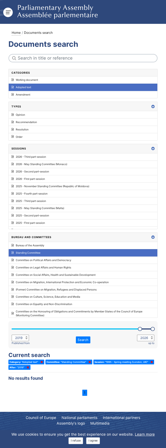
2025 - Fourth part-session (32, 193)
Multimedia (100, 423)
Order (19, 136)
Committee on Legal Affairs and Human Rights (43, 267)
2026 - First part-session (30, 178)
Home (16, 33)
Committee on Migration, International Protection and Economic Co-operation (62, 282)
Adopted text (23, 87)
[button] (153, 106)
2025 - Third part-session (31, 201)
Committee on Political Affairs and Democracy (43, 260)
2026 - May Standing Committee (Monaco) (41, 164)
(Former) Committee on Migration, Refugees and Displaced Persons (56, 289)
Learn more (145, 434)
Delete (41, 362)
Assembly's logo (71, 423)
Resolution (22, 129)
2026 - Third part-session (31, 156)
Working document (27, 79)
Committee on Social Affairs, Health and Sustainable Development (56, 274)
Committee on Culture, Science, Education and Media (48, 296)
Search (83, 340)
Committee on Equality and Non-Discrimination (44, 304)
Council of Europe (41, 418)
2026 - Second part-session (32, 171)
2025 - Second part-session (32, 215)
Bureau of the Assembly (30, 245)
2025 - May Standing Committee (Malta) (40, 208)
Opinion (20, 114)
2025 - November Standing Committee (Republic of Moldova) (52, 186)
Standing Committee (28, 252)
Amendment (23, 94)
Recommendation (26, 122)
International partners (121, 418)
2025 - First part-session (30, 222)
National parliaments (79, 418)
